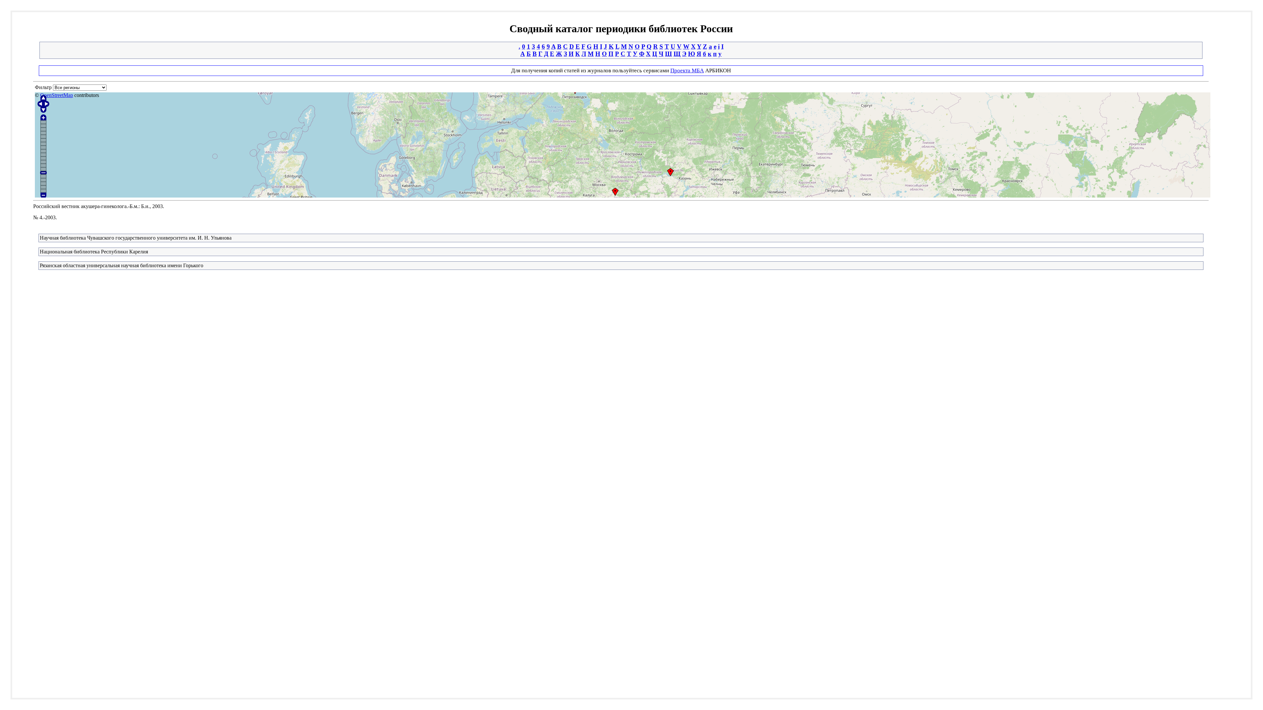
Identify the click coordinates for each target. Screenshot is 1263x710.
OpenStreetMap (56, 95)
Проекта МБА (687, 70)
